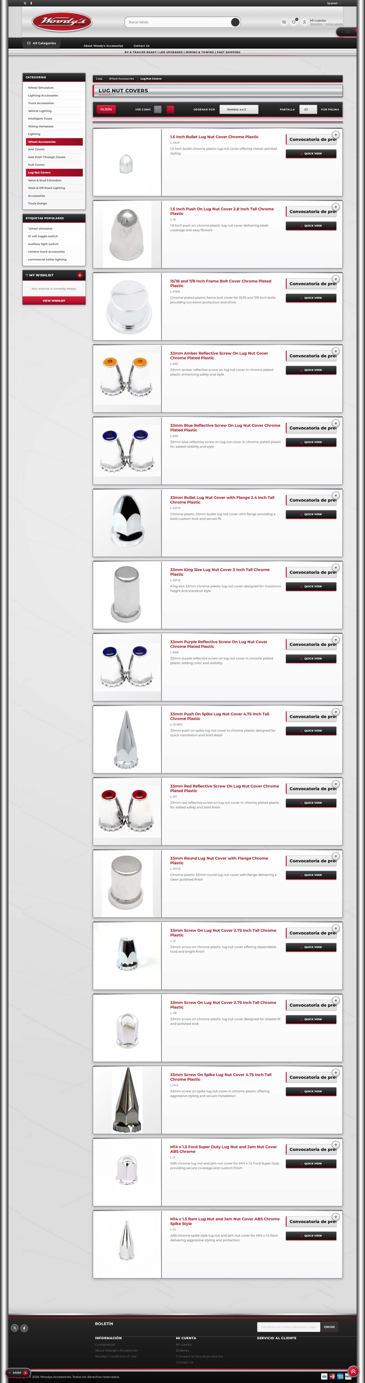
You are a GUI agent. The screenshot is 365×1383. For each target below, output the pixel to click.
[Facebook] (31, 3)
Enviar (329, 1327)
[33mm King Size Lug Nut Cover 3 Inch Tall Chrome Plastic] (127, 595)
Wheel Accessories (121, 78)
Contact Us (142, 45)
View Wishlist (54, 300)
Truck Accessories (41, 103)
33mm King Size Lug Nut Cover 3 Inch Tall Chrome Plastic (220, 572)
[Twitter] (25, 3)
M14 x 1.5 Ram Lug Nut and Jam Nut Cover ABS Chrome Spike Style (225, 1221)
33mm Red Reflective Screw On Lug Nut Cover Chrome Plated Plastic (224, 788)
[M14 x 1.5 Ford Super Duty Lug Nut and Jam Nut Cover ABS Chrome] (127, 1172)
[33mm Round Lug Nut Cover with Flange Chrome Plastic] (127, 884)
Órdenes (182, 1350)
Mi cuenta (183, 1344)
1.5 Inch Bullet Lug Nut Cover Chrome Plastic (214, 137)
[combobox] (183, 22)
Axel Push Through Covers (46, 157)
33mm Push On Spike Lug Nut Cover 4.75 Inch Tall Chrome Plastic (219, 716)
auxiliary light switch (43, 244)
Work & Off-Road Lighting (46, 188)
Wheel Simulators (41, 87)
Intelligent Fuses (40, 118)
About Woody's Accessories (103, 45)
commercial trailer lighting (47, 259)
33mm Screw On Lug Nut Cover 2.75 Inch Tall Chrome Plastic (223, 932)
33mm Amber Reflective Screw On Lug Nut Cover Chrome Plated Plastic (219, 355)
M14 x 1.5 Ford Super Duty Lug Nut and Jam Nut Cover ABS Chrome (223, 1149)
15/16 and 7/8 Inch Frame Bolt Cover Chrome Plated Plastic (220, 283)
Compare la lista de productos (284, 22)
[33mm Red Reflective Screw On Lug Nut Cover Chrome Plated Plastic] (127, 812)
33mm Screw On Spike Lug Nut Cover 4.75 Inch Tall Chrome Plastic (220, 1077)
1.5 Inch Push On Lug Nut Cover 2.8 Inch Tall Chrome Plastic (222, 211)
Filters (106, 109)
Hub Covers (36, 164)
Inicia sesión (334, 24)
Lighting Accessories (43, 95)
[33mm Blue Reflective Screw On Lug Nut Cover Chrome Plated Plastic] (127, 451)
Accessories (36, 195)
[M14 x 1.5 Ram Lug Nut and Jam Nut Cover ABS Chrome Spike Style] (127, 1244)
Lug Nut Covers (39, 172)
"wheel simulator (40, 228)
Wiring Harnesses (40, 126)
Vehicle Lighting (40, 111)
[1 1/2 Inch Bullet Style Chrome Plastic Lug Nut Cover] (127, 162)
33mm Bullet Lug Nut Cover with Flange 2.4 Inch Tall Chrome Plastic (222, 500)
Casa (99, 78)
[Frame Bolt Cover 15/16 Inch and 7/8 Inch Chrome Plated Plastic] (127, 306)
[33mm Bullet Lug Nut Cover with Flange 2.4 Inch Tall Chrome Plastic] (127, 523)
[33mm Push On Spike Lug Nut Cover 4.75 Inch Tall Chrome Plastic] (127, 739)
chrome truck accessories (46, 251)
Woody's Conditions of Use (115, 1356)
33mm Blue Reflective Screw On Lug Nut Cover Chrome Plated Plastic (225, 427)
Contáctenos (105, 1344)
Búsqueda (235, 22)
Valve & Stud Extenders (44, 180)
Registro (316, 24)
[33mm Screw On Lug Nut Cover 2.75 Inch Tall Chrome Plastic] (127, 956)
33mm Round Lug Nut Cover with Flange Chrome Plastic (219, 860)
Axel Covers (36, 149)
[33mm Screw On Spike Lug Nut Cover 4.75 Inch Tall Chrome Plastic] (127, 1100)
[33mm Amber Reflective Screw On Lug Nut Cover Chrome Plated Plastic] (127, 379)
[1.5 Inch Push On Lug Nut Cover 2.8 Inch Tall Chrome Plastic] (127, 234)
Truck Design (37, 203)
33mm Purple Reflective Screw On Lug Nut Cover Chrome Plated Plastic (218, 644)
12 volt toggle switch (43, 236)
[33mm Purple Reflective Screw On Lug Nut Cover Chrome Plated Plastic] (127, 667)
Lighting (34, 134)
